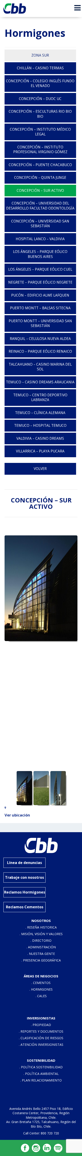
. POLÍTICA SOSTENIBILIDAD (41, 1067)
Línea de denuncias (24, 862)
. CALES (41, 996)
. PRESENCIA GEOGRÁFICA (41, 960)
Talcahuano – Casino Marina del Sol (40, 367)
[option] (41, 588)
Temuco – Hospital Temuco (40, 425)
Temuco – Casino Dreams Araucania (40, 382)
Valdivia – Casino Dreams (40, 438)
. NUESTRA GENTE (41, 953)
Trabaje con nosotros (24, 877)
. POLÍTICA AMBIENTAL (41, 1073)
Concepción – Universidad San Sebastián (40, 224)
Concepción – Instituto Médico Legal (40, 132)
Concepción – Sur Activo (40, 190)
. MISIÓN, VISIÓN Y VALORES (41, 934)
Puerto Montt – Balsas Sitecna (40, 308)
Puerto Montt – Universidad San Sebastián (40, 323)
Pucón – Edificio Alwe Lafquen (40, 295)
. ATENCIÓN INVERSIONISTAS (41, 1044)
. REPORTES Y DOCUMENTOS (41, 1031)
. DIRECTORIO (41, 940)
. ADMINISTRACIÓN (41, 947)
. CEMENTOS (41, 983)
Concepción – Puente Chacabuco (40, 164)
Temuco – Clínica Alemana (40, 412)
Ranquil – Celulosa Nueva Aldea (40, 338)
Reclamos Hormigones (24, 892)
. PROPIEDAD (41, 1025)
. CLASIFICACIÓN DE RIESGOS (41, 1038)
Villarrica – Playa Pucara (40, 451)
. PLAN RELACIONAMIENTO (41, 1080)
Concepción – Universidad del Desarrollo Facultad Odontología (40, 206)
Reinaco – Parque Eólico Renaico (40, 351)
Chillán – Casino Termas (40, 68)
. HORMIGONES (41, 989)
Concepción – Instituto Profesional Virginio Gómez (40, 150)
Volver (40, 468)
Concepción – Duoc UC (40, 98)
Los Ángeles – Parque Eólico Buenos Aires (40, 254)
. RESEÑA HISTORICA (41, 927)
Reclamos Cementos (24, 906)
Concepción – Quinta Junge (40, 177)
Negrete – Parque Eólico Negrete (40, 282)
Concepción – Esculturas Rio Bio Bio (40, 114)
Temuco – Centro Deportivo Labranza (40, 397)
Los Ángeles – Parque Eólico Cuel (40, 269)
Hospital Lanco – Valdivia (40, 239)
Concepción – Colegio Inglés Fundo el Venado (40, 83)
